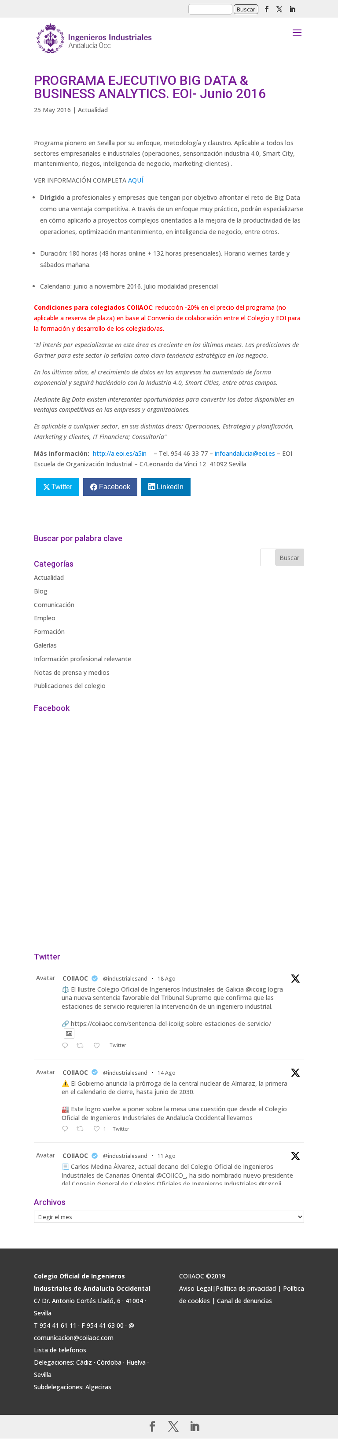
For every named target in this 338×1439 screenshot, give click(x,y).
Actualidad (93, 110)
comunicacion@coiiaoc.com (74, 1337)
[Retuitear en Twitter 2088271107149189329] (82, 1129)
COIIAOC (75, 978)
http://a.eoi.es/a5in (120, 453)
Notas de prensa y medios (72, 672)
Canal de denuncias (244, 1300)
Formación (49, 631)
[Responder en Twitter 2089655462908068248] (66, 1046)
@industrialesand (125, 978)
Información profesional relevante (82, 659)
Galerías (45, 645)
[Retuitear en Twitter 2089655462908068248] (82, 1046)
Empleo (44, 618)
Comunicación (54, 604)
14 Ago (167, 1073)
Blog (41, 591)
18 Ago (167, 978)
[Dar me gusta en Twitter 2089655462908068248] (99, 1046)
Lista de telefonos (60, 1350)
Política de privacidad (246, 1288)
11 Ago (167, 1156)
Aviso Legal (195, 1288)
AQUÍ (135, 180)
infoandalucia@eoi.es (245, 453)
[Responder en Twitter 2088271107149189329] (66, 1129)
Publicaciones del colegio (70, 685)
